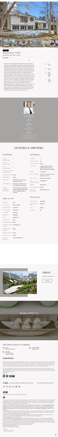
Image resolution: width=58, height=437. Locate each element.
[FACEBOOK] (4, 386)
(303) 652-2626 (35, 349)
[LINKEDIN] (10, 386)
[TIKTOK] (13, 386)
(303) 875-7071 (29, 124)
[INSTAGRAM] (7, 386)
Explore (47, 280)
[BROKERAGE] (19, 386)
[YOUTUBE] (16, 386)
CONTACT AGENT (29, 136)
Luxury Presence (29, 383)
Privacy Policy (50, 383)
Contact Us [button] (29, 327)
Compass (40, 361)
